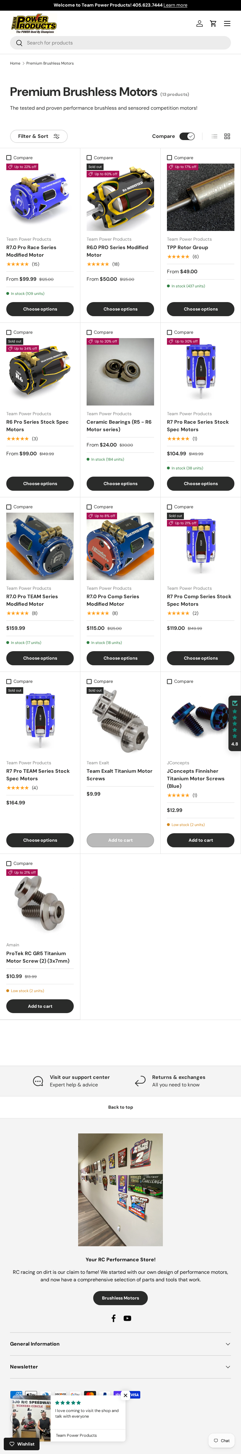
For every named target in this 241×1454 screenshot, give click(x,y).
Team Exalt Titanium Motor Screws (120, 775)
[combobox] (120, 43)
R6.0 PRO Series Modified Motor (117, 251)
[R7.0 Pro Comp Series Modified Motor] (120, 546)
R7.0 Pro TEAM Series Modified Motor (32, 600)
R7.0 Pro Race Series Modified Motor (31, 251)
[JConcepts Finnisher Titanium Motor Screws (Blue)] (200, 721)
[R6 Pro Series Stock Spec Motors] (40, 371)
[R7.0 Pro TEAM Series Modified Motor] (40, 546)
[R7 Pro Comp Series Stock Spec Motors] (200, 546)
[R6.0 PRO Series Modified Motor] (120, 197)
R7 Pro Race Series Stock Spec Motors (198, 426)
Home (15, 63)
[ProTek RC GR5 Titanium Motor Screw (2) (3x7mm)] (40, 903)
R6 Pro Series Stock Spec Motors (37, 426)
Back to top (120, 1107)
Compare (163, 136)
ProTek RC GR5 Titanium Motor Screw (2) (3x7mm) (37, 957)
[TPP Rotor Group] (200, 197)
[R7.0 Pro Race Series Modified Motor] (40, 197)
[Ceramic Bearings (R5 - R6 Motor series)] (120, 371)
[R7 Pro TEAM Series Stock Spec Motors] (40, 721)
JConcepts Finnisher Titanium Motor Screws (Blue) (196, 778)
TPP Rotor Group (187, 247)
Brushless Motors (120, 1298)
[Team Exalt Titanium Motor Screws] (120, 721)
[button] (234, 723)
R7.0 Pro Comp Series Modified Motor (113, 600)
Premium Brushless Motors (50, 63)
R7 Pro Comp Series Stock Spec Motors (199, 600)
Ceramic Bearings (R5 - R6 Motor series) (119, 426)
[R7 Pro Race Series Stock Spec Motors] (200, 371)
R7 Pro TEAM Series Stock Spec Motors (38, 775)
